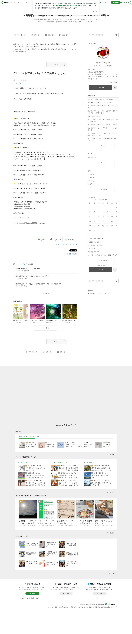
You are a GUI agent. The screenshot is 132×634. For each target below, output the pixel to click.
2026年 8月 (103, 200)
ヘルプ (115, 607)
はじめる (32, 593)
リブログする (72, 239)
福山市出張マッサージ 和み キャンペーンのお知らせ (102, 129)
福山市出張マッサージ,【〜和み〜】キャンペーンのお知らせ (103, 120)
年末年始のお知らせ (94, 116)
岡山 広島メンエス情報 (95, 245)
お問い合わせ (64, 607)
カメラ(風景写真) (89, 462)
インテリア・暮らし (24, 462)
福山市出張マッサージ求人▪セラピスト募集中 (102, 124)
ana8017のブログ (93, 242)
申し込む (99, 593)
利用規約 (73, 607)
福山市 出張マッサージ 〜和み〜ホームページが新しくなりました (102, 134)
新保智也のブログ (93, 252)
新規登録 (115, 2)
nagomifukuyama (103, 62)
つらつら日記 (92, 248)
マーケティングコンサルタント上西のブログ (102, 255)
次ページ (57, 64)
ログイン (126, 2)
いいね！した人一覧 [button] (61, 244)
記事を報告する (73, 254)
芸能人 (39, 436)
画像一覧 (51, 35)
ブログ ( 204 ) (92, 157)
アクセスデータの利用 (85, 607)
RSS (91, 290)
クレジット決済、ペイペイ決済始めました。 (40, 73)
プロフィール (98, 66)
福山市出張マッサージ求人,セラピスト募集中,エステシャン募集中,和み (102, 112)
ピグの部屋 (108, 66)
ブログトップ (21, 35)
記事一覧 (36, 35)
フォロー (101, 87)
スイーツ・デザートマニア (59, 462)
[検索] (116, 35)
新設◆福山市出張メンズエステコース (100, 102)
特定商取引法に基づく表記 (102, 607)
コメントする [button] (57, 239)
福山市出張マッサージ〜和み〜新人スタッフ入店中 (103, 107)
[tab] (27, 437)
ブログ (20, 83)
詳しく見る (66, 593)
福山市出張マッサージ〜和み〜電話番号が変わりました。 (103, 139)
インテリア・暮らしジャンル (27, 436)
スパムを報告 (53, 607)
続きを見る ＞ (114, 82)
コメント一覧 (73, 244)
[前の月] (95, 200)
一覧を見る (103, 146)
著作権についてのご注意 (98, 293)
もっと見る (45, 293)
